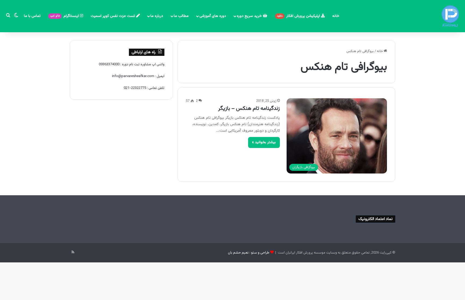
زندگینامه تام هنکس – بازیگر (249, 108)
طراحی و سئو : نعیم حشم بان (248, 252)
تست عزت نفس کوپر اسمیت (113, 16)
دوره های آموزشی (212, 16)
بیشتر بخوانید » (264, 142)
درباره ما (156, 16)
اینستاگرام (65, 16)
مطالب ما (181, 16)
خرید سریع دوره (250, 16)
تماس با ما (32, 16)
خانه (335, 16)
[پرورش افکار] (450, 16)
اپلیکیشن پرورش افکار (299, 16)
